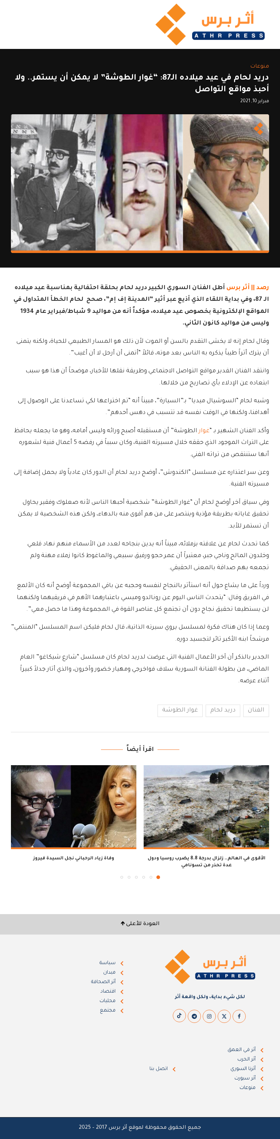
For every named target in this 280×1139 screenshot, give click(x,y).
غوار (204, 431)
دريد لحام (223, 710)
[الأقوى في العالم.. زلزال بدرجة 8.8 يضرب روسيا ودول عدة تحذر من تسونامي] (206, 807)
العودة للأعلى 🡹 (140, 924)
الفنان (256, 710)
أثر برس (238, 288)
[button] (21, 822)
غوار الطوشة (180, 710)
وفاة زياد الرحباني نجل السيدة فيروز (73, 858)
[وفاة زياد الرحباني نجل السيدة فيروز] (73, 807)
